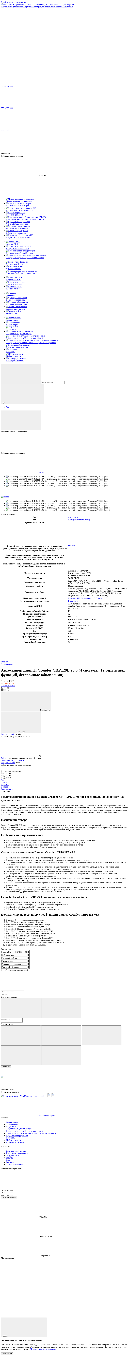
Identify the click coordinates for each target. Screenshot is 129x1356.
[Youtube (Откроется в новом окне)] (20, 45)
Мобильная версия (47, 1115)
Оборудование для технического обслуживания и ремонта (31, 343)
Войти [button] (4, 758)
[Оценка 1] (21, 1035)
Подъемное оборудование (17, 347)
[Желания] (64, 442)
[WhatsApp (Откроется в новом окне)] (20, 65)
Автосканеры (12, 324)
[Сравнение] (21, 420)
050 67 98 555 (7, 108)
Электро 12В (101, 598)
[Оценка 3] (101, 1035)
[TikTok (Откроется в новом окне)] (58, 26)
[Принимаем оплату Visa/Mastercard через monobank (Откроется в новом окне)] (24, 1096)
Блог (46, 7)
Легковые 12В (74, 598)
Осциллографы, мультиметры (18, 333)
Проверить (72, 601)
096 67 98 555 (7, 86)
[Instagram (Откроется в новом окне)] (20, 26)
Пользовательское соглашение (43, 1349)
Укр (7, 407)
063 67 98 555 (7, 130)
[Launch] (5, 497)
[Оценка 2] (61, 1035)
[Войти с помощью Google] (61, 1008)
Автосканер (73, 517)
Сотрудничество (30, 7)
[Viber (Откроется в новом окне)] (95, 45)
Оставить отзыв (8, 685)
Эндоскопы (11, 329)
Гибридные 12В (88, 598)
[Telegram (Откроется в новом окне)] (58, 45)
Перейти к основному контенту (14, 2)
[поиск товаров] (21, 374)
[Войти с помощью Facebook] (21, 1008)
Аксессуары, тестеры (15, 361)
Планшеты (10, 352)
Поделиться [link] (6, 773)
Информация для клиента (12, 7)
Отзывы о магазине (64, 7)
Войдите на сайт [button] (8, 734)
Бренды (40, 7)
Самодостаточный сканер (79, 520)
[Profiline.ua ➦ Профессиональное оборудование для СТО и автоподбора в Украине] (13, 1087)
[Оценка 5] (61, 1055)
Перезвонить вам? (9, 1197)
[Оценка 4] (21, 1055)
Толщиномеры (12, 320)
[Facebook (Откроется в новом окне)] (95, 26)
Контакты (52, 7)
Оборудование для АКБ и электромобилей (24, 338)
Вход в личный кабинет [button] (16, 1151)
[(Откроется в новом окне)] (49, 1096)
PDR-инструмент (13, 356)
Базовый (71, 545)
